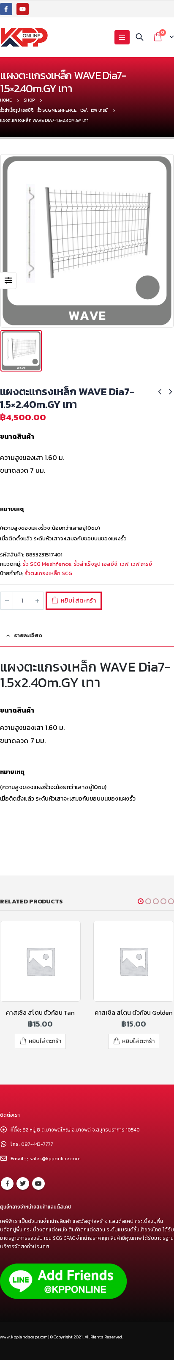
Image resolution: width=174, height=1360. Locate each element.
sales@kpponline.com (55, 1158)
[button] (140, 901)
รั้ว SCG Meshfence (47, 564)
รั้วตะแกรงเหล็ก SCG (48, 573)
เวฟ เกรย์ (141, 564)
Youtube (38, 1183)
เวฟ (124, 564)
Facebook (7, 1183)
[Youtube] (22, 9)
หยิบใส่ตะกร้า (78, 600)
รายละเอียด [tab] (28, 635)
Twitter (22, 1183)
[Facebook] (6, 9)
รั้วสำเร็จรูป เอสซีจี (95, 564)
